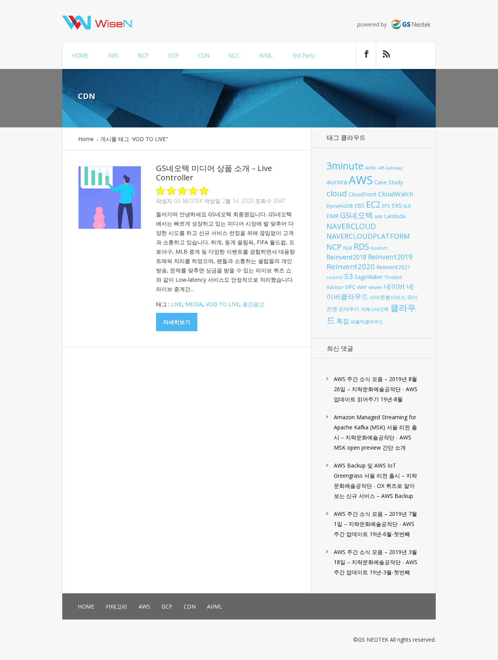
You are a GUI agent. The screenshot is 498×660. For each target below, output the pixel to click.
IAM (378, 216)
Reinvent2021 (393, 267)
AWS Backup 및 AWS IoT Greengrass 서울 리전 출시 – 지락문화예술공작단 (375, 475)
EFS (386, 206)
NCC (234, 55)
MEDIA (194, 304)
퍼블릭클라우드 (367, 321)
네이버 (394, 286)
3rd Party (303, 55)
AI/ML (266, 55)
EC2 (373, 204)
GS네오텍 (356, 215)
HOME (80, 55)
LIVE (176, 304)
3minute (344, 165)
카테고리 (116, 606)
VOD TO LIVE (222, 304)
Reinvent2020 (350, 266)
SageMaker (368, 277)
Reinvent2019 (390, 256)
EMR (332, 216)
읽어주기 (349, 308)
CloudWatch (395, 194)
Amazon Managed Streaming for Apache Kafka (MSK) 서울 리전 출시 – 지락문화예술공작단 (375, 427)
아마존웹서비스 (387, 297)
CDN (203, 55)
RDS (361, 246)
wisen (375, 287)
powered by (374, 24)
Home (86, 139)
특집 (343, 320)
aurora (336, 181)
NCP (143, 55)
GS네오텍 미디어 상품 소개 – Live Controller (214, 173)
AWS (113, 55)
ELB (407, 206)
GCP (173, 55)
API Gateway (390, 168)
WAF (362, 287)
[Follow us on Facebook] (366, 54)
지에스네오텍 (375, 309)
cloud (336, 193)
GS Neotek (188, 201)
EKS (397, 205)
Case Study (388, 182)
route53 (334, 277)
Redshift (379, 248)
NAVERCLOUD (351, 226)
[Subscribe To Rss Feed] (386, 54)
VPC (350, 287)
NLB (347, 248)
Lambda (394, 216)
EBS (359, 205)
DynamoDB (339, 205)
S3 (348, 276)
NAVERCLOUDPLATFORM (368, 236)
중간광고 (253, 304)
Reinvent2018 (346, 256)
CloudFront (363, 194)
